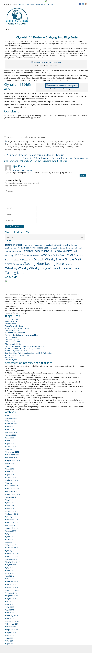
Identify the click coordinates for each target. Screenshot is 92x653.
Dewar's (15, 248)
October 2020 (11, 432)
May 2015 (10, 607)
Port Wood (12, 260)
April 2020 (10, 443)
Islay (69, 250)
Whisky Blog (59, 146)
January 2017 (11, 550)
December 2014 (12, 621)
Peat (78, 255)
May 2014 (10, 641)
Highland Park (16, 251)
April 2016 (10, 576)
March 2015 (11, 612)
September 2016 (13, 562)
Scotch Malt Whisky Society (24, 260)
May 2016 (10, 573)
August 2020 (11, 435)
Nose (35, 144)
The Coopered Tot (12, 342)
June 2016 (10, 570)
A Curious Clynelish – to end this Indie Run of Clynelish (34, 154)
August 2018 (11, 497)
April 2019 (10, 474)
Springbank (20, 264)
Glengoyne (69, 248)
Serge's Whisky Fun (12, 319)
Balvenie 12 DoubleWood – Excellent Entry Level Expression (55, 157)
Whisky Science (11, 321)
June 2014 (10, 638)
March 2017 (11, 545)
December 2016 (12, 553)
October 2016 (11, 559)
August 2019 (11, 463)
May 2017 (10, 539)
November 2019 (12, 455)
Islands (62, 251)
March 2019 (11, 477)
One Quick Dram (56, 255)
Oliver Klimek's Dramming (15, 333)
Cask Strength (55, 245)
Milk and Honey (34, 255)
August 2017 (11, 531)
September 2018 (13, 494)
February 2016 (12, 581)
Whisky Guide (72, 146)
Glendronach (51, 248)
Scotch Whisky (75, 144)
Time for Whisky (11, 337)
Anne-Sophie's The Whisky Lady (17, 355)
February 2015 (12, 615)
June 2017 (10, 536)
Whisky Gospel (10, 323)
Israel (74, 251)
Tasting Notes (26, 146)
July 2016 (9, 567)
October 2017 (11, 525)
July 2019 (9, 466)
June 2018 (10, 503)
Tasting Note (11, 146)
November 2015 (12, 590)
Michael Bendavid (37, 137)
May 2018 (10, 505)
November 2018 (12, 488)
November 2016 (12, 556)
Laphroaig (9, 255)
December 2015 (12, 587)
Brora (71, 141)
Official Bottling (38, 141)
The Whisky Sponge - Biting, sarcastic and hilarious (24, 346)
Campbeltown (39, 245)
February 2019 (12, 480)
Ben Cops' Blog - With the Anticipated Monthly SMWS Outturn (28, 353)
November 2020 (12, 429)
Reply (82, 175)
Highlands (19, 144)
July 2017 (9, 534)
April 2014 (10, 644)
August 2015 (11, 598)
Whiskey (38, 146)
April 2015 (10, 610)
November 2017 (12, 522)
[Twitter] (83, 4)
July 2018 (9, 500)
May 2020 (10, 440)
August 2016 (11, 565)
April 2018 (10, 508)
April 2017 (10, 542)
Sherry (60, 259)
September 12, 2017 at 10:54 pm (22, 170)
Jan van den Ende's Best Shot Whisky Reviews (23, 348)
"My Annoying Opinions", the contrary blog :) (22, 335)
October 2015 (11, 593)
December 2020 (12, 426)
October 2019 (11, 457)
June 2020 (10, 438)
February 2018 (12, 514)
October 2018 (11, 491)
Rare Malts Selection (57, 144)
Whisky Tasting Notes (15, 149)
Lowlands (26, 255)
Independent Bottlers (46, 250)
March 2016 (11, 579)
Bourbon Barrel (14, 244)
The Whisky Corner (12, 330)
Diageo (8, 144)
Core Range (23, 141)
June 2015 (10, 604)
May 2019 (10, 471)
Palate (42, 144)
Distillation (29, 247)
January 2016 (11, 584)
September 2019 (13, 460)
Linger (28, 144)
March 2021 (11, 421)
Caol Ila (46, 245)
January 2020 (11, 449)
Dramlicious (9, 357)
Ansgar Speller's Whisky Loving (17, 328)
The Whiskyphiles (12, 360)
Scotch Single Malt (55, 141)
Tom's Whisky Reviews (14, 326)
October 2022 (11, 418)
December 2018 (12, 486)
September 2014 (13, 629)
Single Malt (73, 259)
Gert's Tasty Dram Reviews (16, 351)
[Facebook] (79, 4)
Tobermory (69, 264)
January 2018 (11, 517)
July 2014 (9, 635)
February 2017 (12, 548)
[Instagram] (86, 4)
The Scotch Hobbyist (13, 344)
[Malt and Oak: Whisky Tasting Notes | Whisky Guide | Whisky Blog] (17, 16)
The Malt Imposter (12, 339)
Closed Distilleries (69, 245)
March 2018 (11, 511)
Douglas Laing (40, 248)
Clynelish (12, 141)
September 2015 (13, 596)
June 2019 (10, 469)
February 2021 (12, 424)
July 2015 (9, 601)
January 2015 (11, 618)
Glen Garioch (61, 248)
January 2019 (11, 483)
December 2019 (12, 452)
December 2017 (12, 519)
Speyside (10, 264)
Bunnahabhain (28, 245)
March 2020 (11, 446)
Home (8, 29)
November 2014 (12, 624)
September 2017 (13, 528)
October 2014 (11, 627)
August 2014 (11, 632)
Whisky (47, 146)
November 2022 (12, 415)
